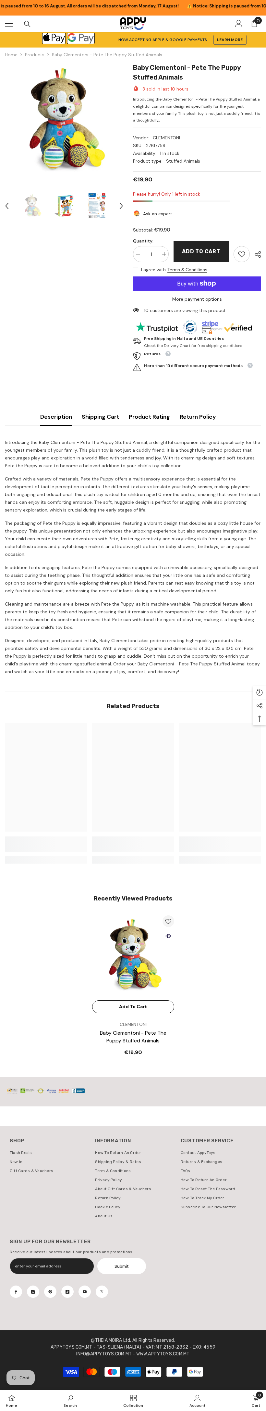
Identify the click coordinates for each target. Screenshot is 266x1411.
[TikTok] (67, 1292)
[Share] (255, 254)
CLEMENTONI (166, 138)
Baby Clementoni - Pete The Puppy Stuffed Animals (133, 1036)
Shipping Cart (100, 417)
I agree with (153, 270)
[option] (64, 122)
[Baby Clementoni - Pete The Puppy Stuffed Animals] (133, 956)
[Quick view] (168, 936)
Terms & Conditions (187, 269)
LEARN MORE (230, 39)
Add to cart (201, 251)
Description (56, 417)
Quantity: (143, 241)
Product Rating (149, 417)
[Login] (238, 23)
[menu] (9, 23)
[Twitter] (102, 1292)
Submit (122, 1266)
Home (11, 55)
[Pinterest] (50, 1292)
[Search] (27, 24)
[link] (242, 254)
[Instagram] (33, 1292)
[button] (7, 206)
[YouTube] (85, 1292)
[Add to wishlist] (168, 921)
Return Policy (198, 417)
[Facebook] (16, 1292)
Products (34, 55)
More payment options (197, 299)
